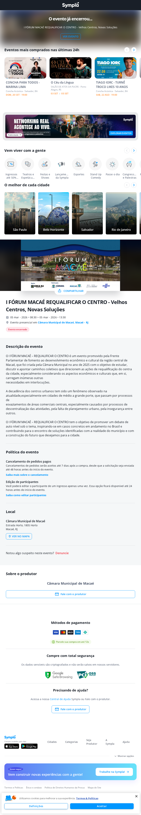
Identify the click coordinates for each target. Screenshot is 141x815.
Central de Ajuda (60, 699)
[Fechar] (136, 796)
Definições (36, 806)
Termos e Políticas (13, 787)
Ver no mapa (21, 536)
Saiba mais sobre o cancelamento (27, 475)
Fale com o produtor (73, 594)
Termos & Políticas (87, 798)
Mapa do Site (94, 787)
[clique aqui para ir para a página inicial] (70, 5)
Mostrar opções (126, 756)
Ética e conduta (34, 787)
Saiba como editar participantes (26, 495)
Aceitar (102, 806)
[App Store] (11, 746)
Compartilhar (74, 291)
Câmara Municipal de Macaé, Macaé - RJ (63, 322)
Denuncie (62, 553)
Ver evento (70, 36)
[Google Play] (29, 746)
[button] (11, 798)
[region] (70, 803)
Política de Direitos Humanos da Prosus (65, 787)
